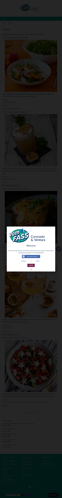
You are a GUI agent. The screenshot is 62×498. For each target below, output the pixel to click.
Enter (31, 265)
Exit (31, 269)
